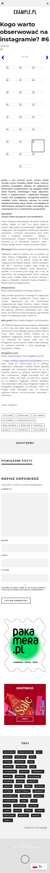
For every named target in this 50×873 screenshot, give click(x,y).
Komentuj (6, 489)
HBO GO (7, 776)
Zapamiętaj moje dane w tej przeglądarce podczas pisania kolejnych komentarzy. (23, 589)
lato (18, 786)
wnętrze (23, 815)
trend (28, 810)
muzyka (39, 786)
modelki (7, 430)
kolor (20, 781)
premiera (25, 796)
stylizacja (20, 806)
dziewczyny (23, 415)
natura (7, 791)
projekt (38, 796)
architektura (25, 752)
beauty (7, 757)
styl (34, 801)
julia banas (8, 420)
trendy (39, 810)
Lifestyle (4, 46)
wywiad (36, 815)
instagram (38, 415)
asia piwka (8, 415)
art (39, 752)
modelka (39, 425)
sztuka (33, 806)
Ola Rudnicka (21, 430)
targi (7, 810)
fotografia (10, 771)
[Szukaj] (48, 3)
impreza (20, 776)
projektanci (10, 801)
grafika (24, 771)
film (33, 767)
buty (32, 757)
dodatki (20, 762)
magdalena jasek (26, 420)
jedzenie (8, 781)
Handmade (38, 771)
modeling (25, 425)
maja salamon (9, 425)
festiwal (21, 767)
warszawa (9, 815)
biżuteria (20, 757)
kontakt (26, 845)
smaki (24, 801)
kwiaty (7, 786)
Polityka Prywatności (27, 847)
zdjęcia (7, 820)
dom (31, 762)
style (7, 806)
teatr (17, 810)
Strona (5, 570)
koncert (32, 781)
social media (39, 430)
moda (28, 786)
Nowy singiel (22, 791)
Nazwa (4, 540)
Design (7, 762)
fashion (8, 767)
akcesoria (9, 752)
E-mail (4, 555)
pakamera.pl (10, 796)
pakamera (38, 791)
